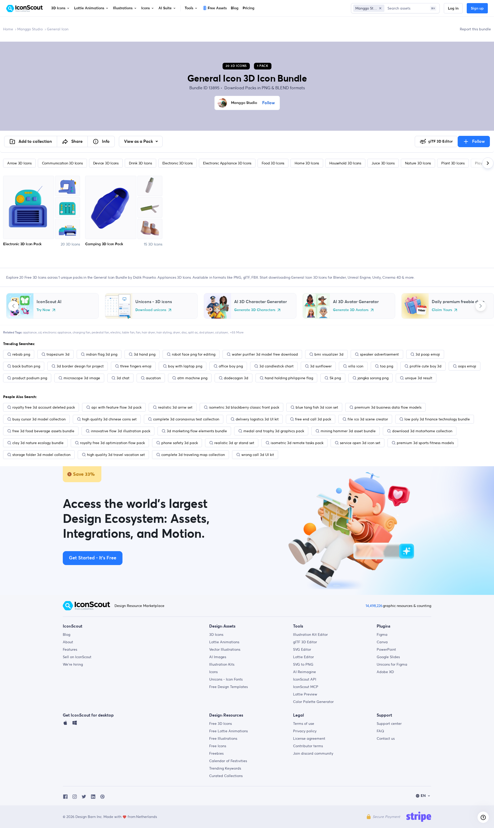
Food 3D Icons (273, 163)
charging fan (81, 332)
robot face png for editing (193, 354)
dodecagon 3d (236, 378)
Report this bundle (475, 29)
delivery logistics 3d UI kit (257, 419)
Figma (382, 634)
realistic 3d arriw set (175, 407)
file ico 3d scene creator (368, 419)
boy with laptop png (185, 366)
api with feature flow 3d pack (116, 407)
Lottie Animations (224, 642)
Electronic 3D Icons (177, 163)
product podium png (29, 378)
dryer (176, 332)
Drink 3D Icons (140, 163)
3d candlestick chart (276, 366)
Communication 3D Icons (62, 163)
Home (8, 29)
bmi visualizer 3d (328, 354)
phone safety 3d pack (179, 443)
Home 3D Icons (307, 163)
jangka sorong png (373, 378)
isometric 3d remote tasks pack (297, 443)
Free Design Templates (228, 686)
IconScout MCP (305, 686)
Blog (66, 634)
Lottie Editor (303, 657)
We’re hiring (73, 664)
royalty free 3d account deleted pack (43, 407)
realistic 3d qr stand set (234, 443)
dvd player (206, 332)
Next (480, 306)
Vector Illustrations (224, 649)
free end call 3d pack (313, 419)
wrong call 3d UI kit (257, 454)
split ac (193, 332)
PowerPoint (386, 649)
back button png (26, 366)
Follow (268, 103)
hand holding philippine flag (289, 378)
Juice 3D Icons (383, 163)
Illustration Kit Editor (310, 634)
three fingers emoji (136, 366)
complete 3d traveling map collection (193, 454)
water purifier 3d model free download (265, 354)
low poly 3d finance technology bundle (437, 419)
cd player (221, 332)
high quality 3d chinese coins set (109, 419)
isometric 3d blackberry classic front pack (244, 407)
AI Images (217, 657)
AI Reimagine (304, 672)
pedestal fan (100, 332)
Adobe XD (385, 672)
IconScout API (304, 679)
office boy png (231, 366)
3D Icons (216, 634)
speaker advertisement (379, 354)
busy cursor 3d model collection (39, 419)
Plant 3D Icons (453, 163)
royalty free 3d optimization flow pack (112, 443)
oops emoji (467, 366)
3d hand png (144, 354)
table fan (128, 332)
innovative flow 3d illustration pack (120, 431)
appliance (30, 332)
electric (115, 332)
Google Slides (388, 657)
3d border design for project (80, 366)
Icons (213, 672)
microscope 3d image (82, 378)
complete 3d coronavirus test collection (186, 419)
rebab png (21, 354)
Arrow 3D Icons (19, 163)
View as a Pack (139, 141)
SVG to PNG (303, 664)
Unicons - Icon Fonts (226, 679)
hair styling (164, 332)
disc (184, 332)
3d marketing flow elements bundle (197, 431)
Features (70, 649)
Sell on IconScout (77, 657)
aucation (153, 378)
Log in (453, 8)
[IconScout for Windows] (74, 724)
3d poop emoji (428, 354)
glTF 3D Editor (305, 642)
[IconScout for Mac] (65, 724)
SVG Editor (302, 649)
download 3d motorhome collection (422, 431)
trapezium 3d (58, 354)
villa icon (355, 366)
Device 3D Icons (106, 163)
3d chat (123, 378)
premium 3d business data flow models (388, 407)
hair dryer (148, 332)
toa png (386, 366)
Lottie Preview (305, 694)
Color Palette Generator (313, 701)
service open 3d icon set (360, 443)
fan (138, 332)
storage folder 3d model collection (41, 454)
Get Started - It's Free (92, 558)
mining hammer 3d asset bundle (348, 431)
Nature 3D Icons (418, 163)
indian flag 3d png (101, 354)
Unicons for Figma (392, 664)
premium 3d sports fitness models (425, 443)
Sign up (477, 8)
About (68, 642)
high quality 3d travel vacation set (116, 454)
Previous (13, 306)
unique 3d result (418, 378)
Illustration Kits (221, 664)
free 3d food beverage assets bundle (43, 431)
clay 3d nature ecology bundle (38, 443)
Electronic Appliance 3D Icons (227, 163)
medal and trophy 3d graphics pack (273, 431)
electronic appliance (57, 332)
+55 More (237, 332)
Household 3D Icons (345, 163)
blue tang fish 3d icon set (317, 407)
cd (39, 332)
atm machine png (192, 378)
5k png (335, 378)
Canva (382, 642)
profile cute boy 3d (426, 366)
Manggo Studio (30, 29)
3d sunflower (321, 366)
